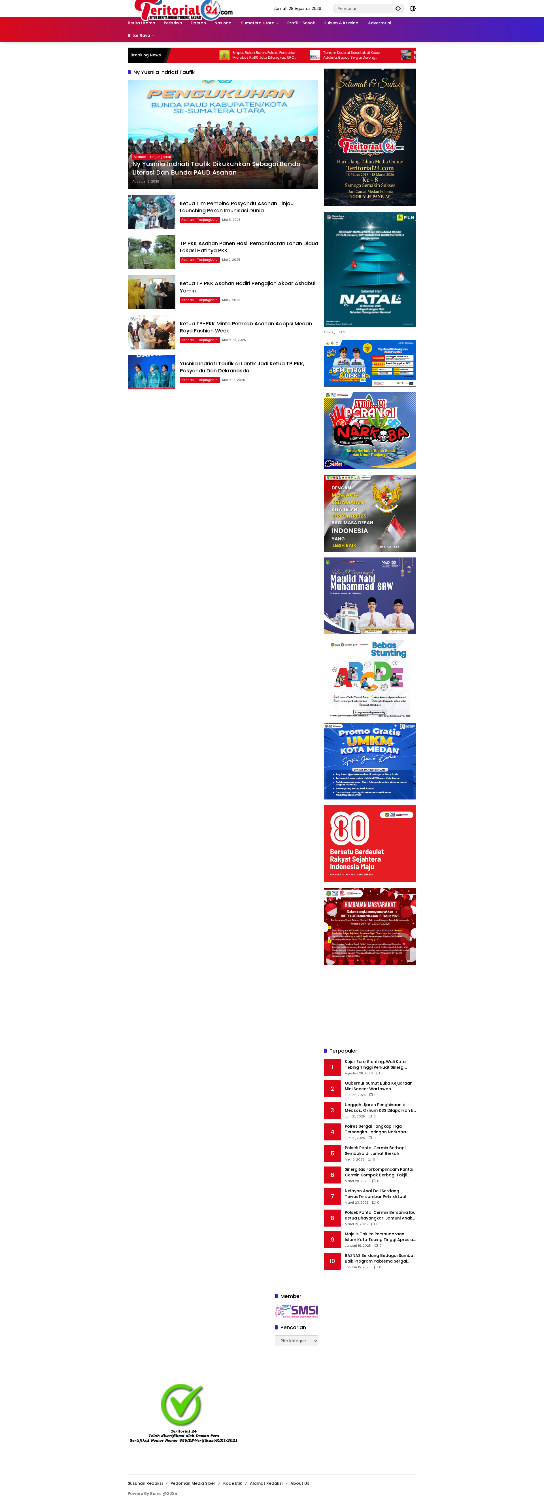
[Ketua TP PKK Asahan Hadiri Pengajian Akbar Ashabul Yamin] (151, 292)
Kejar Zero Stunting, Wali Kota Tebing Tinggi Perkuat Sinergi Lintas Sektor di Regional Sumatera (375, 1064)
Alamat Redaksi (266, 1483)
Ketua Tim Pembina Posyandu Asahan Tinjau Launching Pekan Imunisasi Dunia (237, 207)
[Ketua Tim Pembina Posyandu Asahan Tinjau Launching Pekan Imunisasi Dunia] (151, 212)
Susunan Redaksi (145, 1483)
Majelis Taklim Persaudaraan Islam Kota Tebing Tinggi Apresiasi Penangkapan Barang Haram (380, 1236)
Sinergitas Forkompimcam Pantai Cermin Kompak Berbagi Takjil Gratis (379, 1172)
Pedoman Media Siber (193, 1483)
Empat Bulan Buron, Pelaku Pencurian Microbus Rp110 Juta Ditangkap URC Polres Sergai (211, 55)
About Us (299, 1483)
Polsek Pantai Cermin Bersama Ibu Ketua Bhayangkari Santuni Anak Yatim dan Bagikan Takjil (380, 1215)
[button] (398, 8)
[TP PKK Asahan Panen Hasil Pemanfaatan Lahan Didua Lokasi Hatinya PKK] (151, 252)
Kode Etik (232, 1483)
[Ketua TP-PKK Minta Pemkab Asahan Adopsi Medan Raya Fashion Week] (151, 332)
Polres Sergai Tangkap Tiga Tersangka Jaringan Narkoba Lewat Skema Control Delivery (375, 1129)
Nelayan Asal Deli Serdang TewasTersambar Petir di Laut (376, 1193)
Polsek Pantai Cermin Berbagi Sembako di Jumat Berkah (375, 1150)
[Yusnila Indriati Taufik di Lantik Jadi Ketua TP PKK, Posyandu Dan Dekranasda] (151, 372)
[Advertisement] (370, 1006)
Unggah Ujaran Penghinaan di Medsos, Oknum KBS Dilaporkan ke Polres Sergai (380, 1107)
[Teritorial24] (185, 8)
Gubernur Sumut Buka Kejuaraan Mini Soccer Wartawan (379, 1086)
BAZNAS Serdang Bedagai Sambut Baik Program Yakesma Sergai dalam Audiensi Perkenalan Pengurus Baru (380, 1258)
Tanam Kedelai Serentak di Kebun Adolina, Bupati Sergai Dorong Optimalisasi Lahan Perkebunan (299, 55)
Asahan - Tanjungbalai (152, 156)
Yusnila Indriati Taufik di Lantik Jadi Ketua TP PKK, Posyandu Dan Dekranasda (242, 367)
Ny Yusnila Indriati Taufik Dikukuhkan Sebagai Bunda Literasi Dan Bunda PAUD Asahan (216, 168)
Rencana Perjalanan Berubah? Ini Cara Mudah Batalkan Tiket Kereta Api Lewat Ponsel (395, 55)
